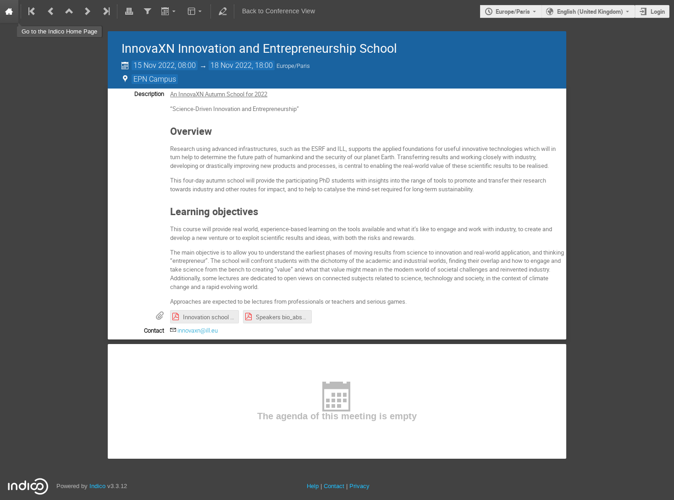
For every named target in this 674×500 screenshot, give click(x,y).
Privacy (359, 486)
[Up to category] (69, 11)
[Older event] (51, 11)
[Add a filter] (147, 11)
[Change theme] (195, 11)
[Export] (169, 11)
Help (313, 486)
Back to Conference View (278, 11)
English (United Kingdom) (590, 11)
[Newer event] (87, 11)
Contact (334, 486)
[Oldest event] (32, 11)
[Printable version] (129, 11)
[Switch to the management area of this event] (222, 11)
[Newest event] (105, 11)
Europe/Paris (513, 11)
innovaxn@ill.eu (197, 330)
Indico (97, 486)
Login (658, 11)
